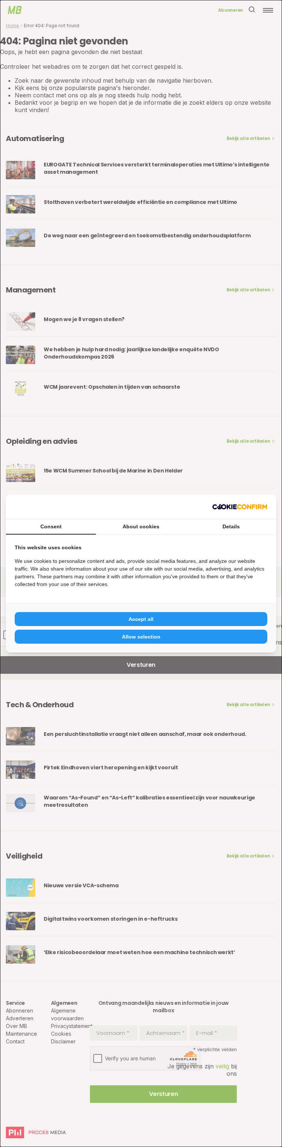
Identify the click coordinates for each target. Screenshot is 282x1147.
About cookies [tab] (141, 526)
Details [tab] (231, 526)
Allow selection (141, 637)
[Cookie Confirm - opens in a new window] (239, 506)
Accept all (141, 619)
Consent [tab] (51, 526)
